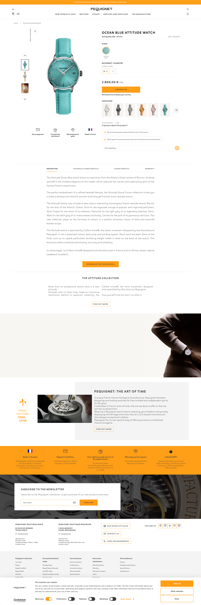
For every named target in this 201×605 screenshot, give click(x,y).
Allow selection (177, 591)
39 (113, 71)
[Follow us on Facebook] (160, 525)
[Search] (188, 9)
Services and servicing (115, 14)
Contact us (121, 89)
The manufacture (126, 558)
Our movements (75, 558)
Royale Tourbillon (20, 568)
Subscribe (89, 502)
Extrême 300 (19, 577)
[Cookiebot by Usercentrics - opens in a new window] (20, 600)
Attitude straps (47, 577)
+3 (176, 110)
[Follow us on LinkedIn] (179, 525)
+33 (62, 534)
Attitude (18, 574)
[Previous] (25, 55)
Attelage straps (47, 565)
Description (52, 169)
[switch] (71, 599)
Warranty (149, 169)
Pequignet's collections (23, 558)
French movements (76, 562)
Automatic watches (76, 568)
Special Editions (125, 568)
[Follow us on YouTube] (174, 525)
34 (104, 71)
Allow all (176, 584)
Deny (177, 599)
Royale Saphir (19, 571)
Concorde (18, 562)
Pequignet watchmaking (127, 565)
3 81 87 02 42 (67, 534)
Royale (17, 565)
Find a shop (96, 577)
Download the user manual (100, 264)
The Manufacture (141, 14)
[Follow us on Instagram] (165, 525)
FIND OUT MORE (100, 304)
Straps (96, 14)
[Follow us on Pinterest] (170, 526)
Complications (74, 565)
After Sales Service (98, 565)
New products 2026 (65, 14)
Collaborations (124, 571)
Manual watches (75, 571)
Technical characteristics (86, 169)
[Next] (25, 99)
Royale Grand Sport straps (51, 574)
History (122, 562)
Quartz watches (75, 574)
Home (16, 23)
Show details (126, 599)
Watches (84, 14)
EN (13, 9)
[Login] (188, 14)
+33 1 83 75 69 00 (23, 534)
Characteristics (121, 169)
